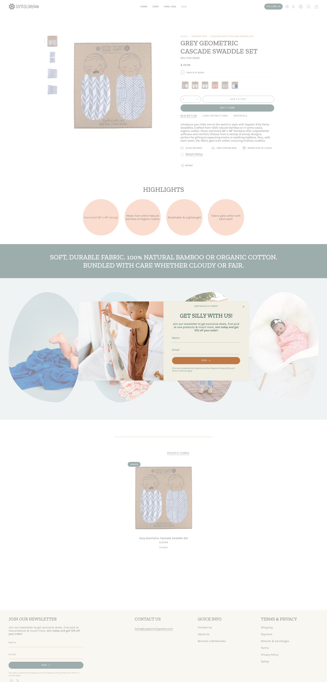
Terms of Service (179, 370)
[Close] (243, 306)
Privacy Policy (225, 368)
